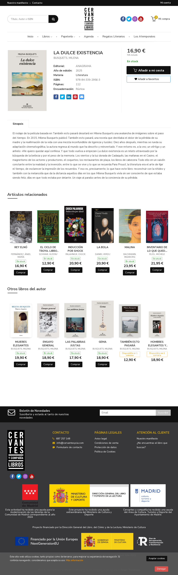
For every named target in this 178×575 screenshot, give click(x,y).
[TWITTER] (129, 19)
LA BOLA (102, 247)
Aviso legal (101, 438)
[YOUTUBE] (140, 19)
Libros (46, 36)
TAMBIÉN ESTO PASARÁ (130, 343)
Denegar (161, 568)
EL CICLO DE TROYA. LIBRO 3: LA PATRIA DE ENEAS (48, 249)
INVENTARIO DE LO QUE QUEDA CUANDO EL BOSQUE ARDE (157, 249)
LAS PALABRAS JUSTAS (75, 343)
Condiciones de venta (106, 443)
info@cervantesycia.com (70, 443)
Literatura (82, 75)
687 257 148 (63, 438)
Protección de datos (106, 447)
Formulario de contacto (69, 447)
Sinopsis (18, 124)
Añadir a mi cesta (150, 70)
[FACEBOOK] (123, 19)
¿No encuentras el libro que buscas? (152, 445)
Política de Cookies (105, 451)
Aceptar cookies (157, 558)
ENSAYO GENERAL (48, 343)
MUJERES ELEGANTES (21, 343)
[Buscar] (53, 19)
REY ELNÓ (20, 247)
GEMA (102, 342)
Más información (74, 560)
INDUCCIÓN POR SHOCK (75, 249)
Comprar (21, 272)
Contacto (37, 3)
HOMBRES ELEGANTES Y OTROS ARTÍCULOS (157, 343)
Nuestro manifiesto (17, 3)
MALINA (130, 247)
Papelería (67, 36)
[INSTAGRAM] (134, 19)
